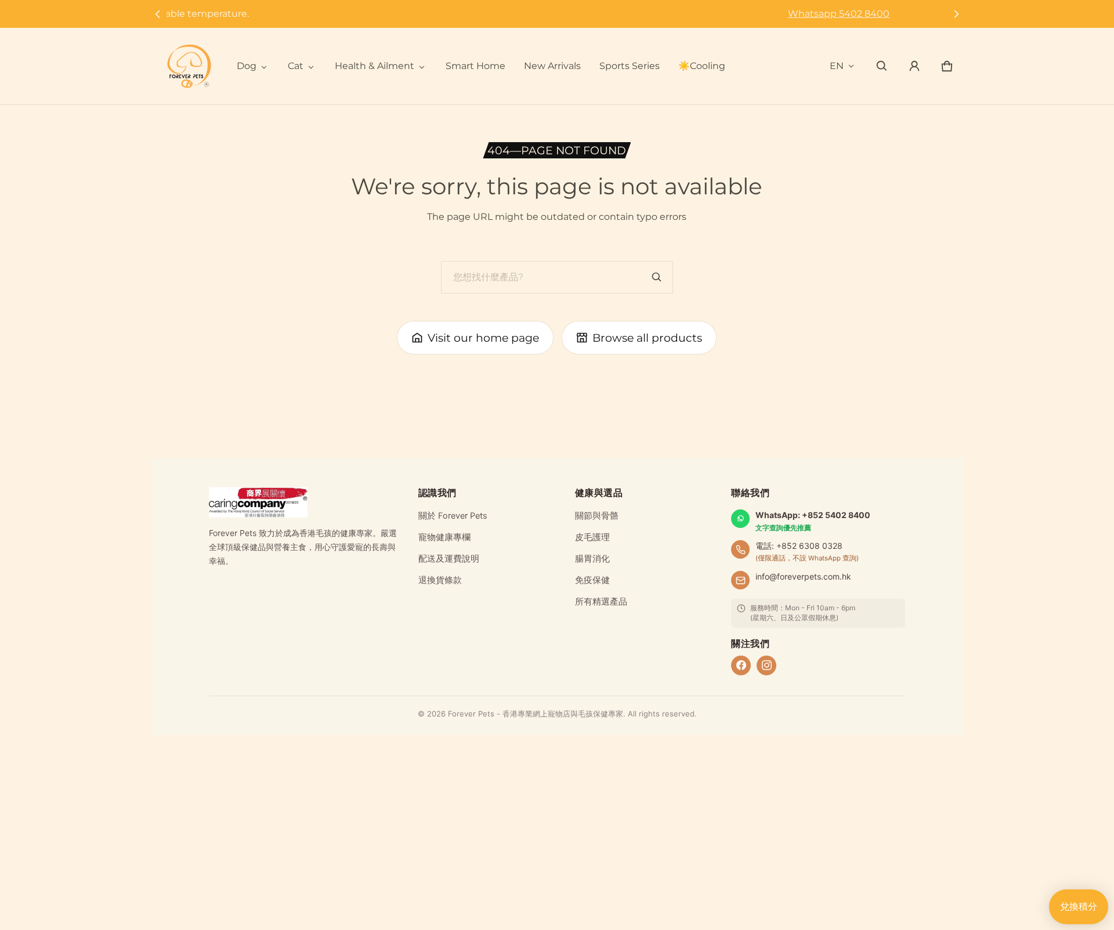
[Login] (914, 66)
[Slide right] (956, 14)
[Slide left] (157, 14)
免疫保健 (592, 580)
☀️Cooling (701, 65)
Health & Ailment (374, 65)
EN (837, 65)
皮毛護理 (592, 537)
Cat (295, 65)
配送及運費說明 (448, 558)
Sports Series (629, 65)
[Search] (657, 277)
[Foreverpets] (189, 66)
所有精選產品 (601, 601)
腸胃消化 (592, 558)
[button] (882, 66)
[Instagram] (766, 665)
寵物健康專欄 (444, 537)
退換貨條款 (440, 580)
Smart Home (475, 65)
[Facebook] (741, 665)
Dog (246, 65)
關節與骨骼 (597, 516)
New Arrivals (552, 65)
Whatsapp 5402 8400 (556, 13)
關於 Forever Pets (452, 516)
